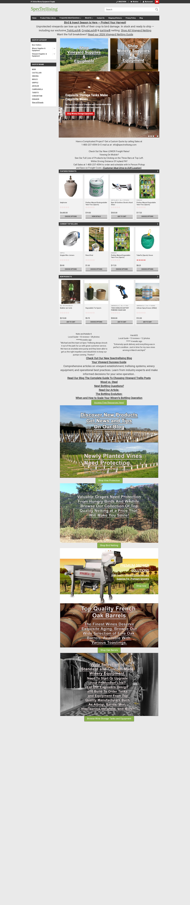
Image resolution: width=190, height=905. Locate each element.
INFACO (35, 79)
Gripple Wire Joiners (67, 255)
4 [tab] (155, 136)
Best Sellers (36, 45)
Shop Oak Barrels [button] (109, 650)
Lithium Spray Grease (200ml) (147, 308)
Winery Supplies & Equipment (38, 49)
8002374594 (122, 2)
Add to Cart (122, 216)
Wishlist (135, 2)
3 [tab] (153, 136)
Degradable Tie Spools (93, 308)
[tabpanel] (109, 99)
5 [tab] (157, 136)
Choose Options (71, 216)
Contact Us (100, 18)
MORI (34, 69)
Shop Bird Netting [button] (109, 545)
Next (157, 102)
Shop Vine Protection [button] (109, 480)
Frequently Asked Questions (70, 18)
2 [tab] (151, 136)
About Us (88, 18)
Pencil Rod (89, 255)
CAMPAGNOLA (37, 89)
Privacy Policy (131, 18)
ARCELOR (35, 86)
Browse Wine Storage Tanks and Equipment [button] (109, 718)
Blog (141, 18)
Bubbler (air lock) (66, 308)
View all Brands (37, 102)
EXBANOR (35, 99)
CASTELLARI (36, 73)
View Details (96, 216)
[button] (84, 54)
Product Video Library (48, 18)
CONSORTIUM (37, 96)
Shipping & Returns (115, 18)
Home (34, 18)
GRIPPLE (35, 83)
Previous (61, 102)
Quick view (121, 197)
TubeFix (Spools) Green (145, 255)
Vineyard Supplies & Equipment (39, 55)
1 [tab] (149, 136)
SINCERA (35, 76)
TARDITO (35, 93)
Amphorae (63, 202)
